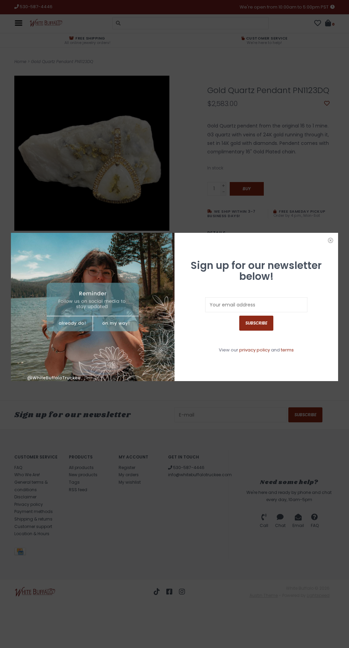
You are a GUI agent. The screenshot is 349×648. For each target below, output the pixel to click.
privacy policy (254, 350)
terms (287, 350)
